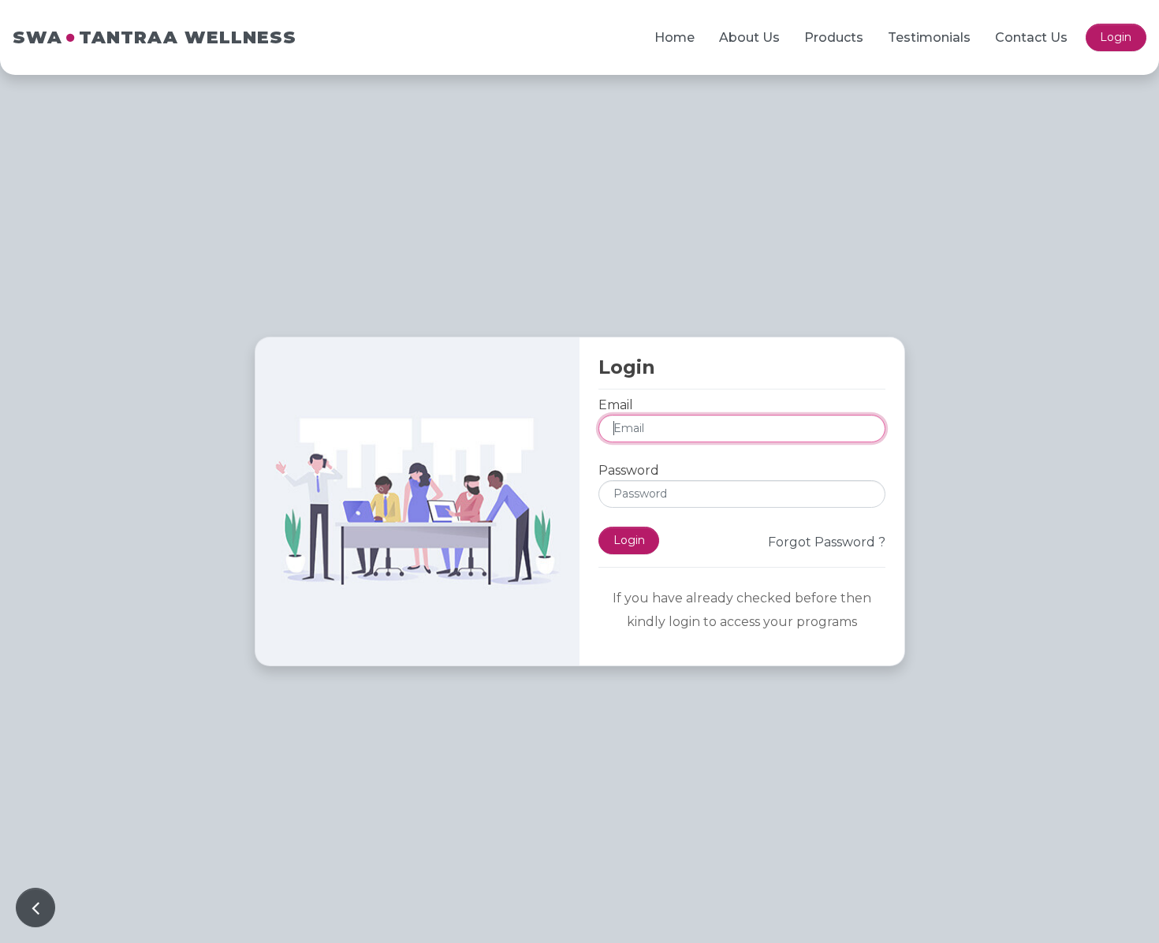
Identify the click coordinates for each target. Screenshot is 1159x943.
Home (674, 37)
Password (628, 470)
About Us (749, 37)
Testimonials (929, 37)
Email (615, 404)
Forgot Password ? (826, 542)
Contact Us (1031, 37)
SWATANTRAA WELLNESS (154, 37)
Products (833, 37)
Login (1115, 37)
